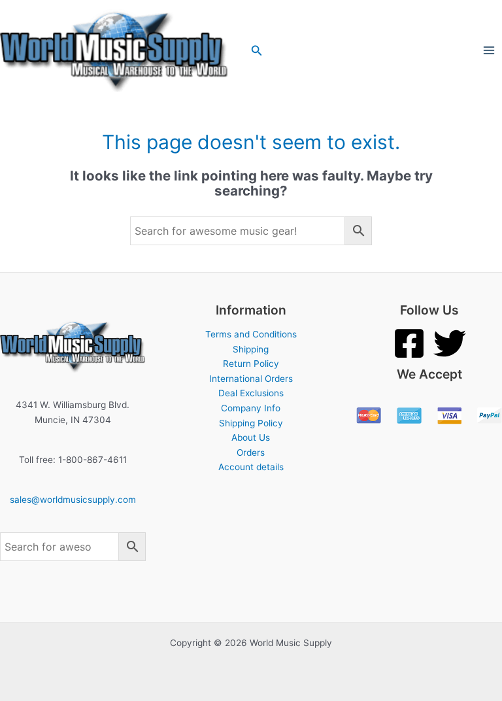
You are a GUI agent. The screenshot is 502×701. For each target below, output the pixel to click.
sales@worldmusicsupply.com (73, 499)
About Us (250, 437)
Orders (251, 452)
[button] (257, 51)
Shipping (251, 349)
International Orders (251, 378)
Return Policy (251, 363)
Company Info (250, 408)
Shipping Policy (251, 423)
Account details (251, 467)
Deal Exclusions (251, 393)
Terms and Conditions (251, 334)
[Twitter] (449, 343)
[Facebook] (409, 343)
